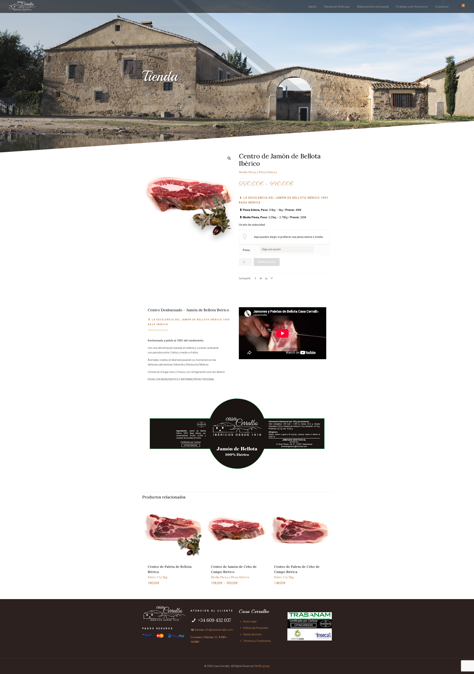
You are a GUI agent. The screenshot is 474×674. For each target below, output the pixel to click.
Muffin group (262, 666)
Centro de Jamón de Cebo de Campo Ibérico (234, 572)
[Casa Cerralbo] (22, 6)
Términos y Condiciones (257, 640)
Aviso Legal (249, 621)
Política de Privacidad (255, 627)
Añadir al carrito (266, 261)
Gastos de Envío (252, 634)
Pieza (246, 250)
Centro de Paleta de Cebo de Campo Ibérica (297, 572)
